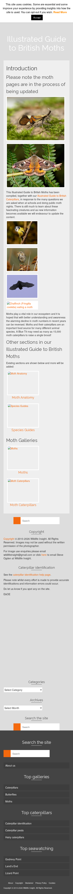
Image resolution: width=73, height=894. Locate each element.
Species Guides (23, 430)
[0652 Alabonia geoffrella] (35, 118)
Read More (60, 12)
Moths (23, 472)
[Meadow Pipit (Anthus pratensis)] (22, 259)
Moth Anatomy (23, 397)
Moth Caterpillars (23, 505)
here (44, 554)
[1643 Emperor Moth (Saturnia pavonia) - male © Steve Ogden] (35, 165)
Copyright (9, 538)
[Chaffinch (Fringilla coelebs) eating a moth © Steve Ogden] (22, 305)
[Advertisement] (36, 637)
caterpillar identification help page (31, 574)
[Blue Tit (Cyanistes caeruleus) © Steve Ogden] (22, 233)
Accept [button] (37, 17)
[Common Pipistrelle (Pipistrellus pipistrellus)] (22, 286)
